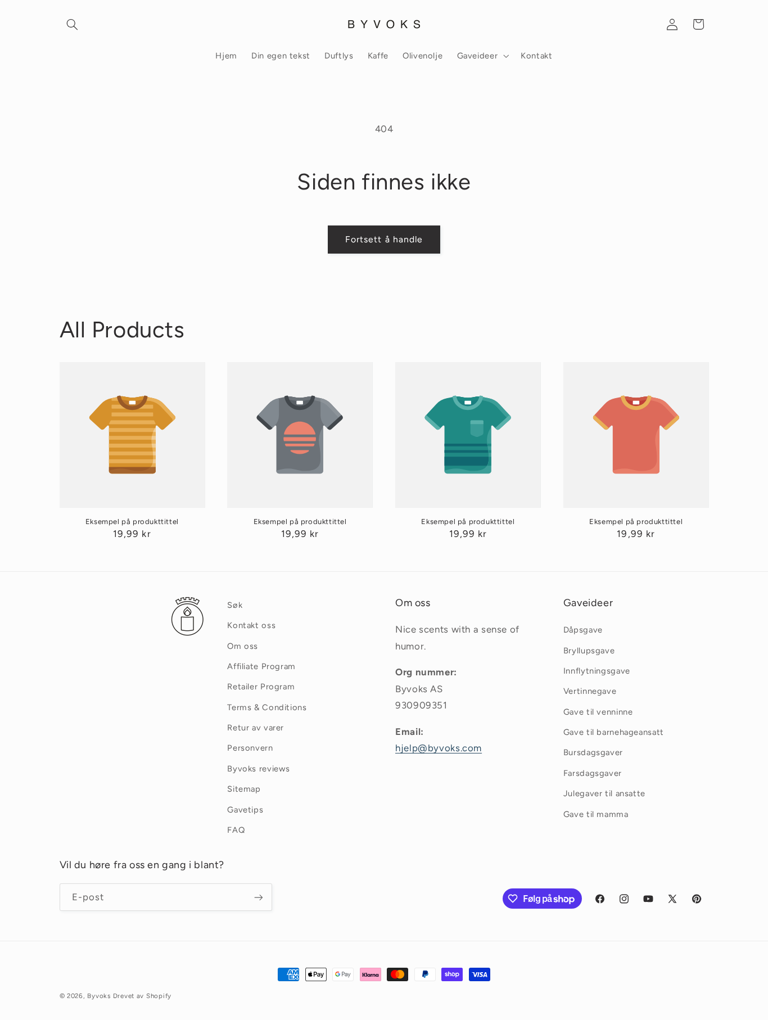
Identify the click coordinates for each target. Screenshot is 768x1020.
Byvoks (98, 996)
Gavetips (245, 810)
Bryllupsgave (589, 651)
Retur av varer (255, 728)
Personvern (250, 748)
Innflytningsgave (596, 671)
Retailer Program (261, 687)
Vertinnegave (590, 692)
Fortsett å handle (384, 239)
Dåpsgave (583, 630)
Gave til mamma (596, 814)
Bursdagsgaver (593, 753)
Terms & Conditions (266, 707)
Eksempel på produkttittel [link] (132, 521)
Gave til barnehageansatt (613, 732)
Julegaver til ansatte (604, 793)
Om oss (242, 646)
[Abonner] (258, 897)
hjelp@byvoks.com (438, 747)
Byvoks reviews (258, 769)
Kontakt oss (251, 625)
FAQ (236, 830)
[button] (72, 24)
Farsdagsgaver (592, 773)
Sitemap (243, 789)
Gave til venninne (598, 712)
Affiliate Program (261, 666)
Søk (234, 605)
